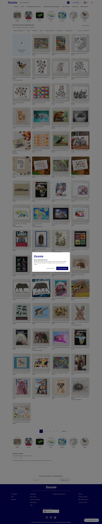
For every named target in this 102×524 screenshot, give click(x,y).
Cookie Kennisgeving (52, 261)
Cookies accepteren (62, 268)
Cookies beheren (50, 268)
